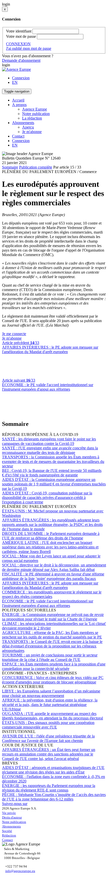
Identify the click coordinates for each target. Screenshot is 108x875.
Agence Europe (34, 109)
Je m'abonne (32, 132)
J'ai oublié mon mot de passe (28, 48)
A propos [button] (19, 105)
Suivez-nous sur (14, 803)
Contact (18, 136)
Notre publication (36, 114)
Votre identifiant (18, 31)
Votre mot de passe (21, 36)
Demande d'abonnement (21, 60)
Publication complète (35, 167)
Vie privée (9, 813)
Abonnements (11, 826)
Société (7, 831)
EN (15, 82)
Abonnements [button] (23, 123)
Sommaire (10, 167)
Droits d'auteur (12, 817)
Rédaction (9, 835)
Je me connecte (14, 334)
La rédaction (32, 118)
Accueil (18, 100)
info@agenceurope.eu (20, 871)
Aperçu (28, 127)
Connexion (21, 78)
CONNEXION (18, 44)
